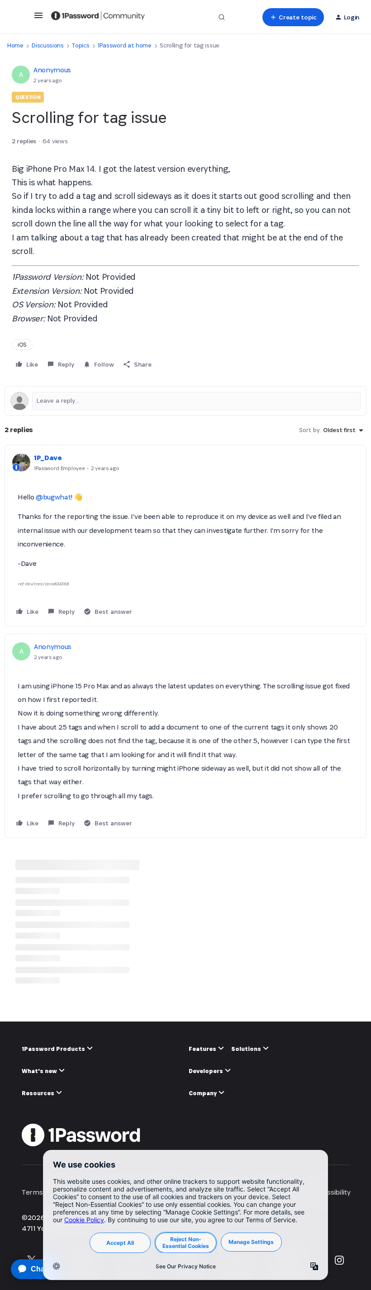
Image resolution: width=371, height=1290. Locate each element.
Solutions (246, 1049)
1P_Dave (48, 457)
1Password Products (54, 1049)
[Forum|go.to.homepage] (98, 17)
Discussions (47, 45)
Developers (206, 1071)
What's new (40, 1071)
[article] (185, 535)
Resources (39, 1093)
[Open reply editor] (185, 400)
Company (203, 1093)
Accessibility (332, 1192)
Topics (80, 45)
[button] (38, 18)
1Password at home (125, 45)
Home (15, 45)
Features (203, 1049)
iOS (22, 344)
